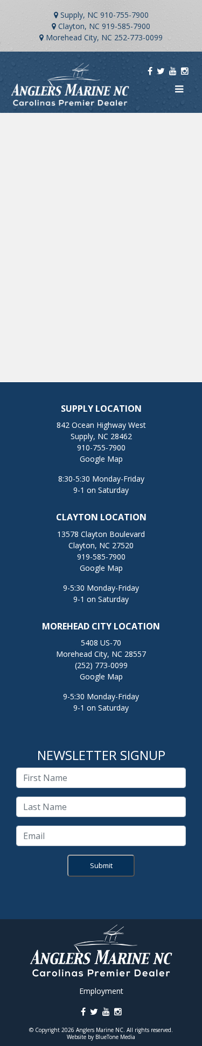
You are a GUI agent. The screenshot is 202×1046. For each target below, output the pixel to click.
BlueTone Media (115, 1037)
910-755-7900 (124, 15)
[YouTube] (173, 71)
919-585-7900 (126, 26)
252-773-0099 (138, 37)
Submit (101, 865)
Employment (101, 991)
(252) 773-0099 (101, 665)
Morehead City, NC (79, 37)
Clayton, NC (79, 26)
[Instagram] (185, 71)
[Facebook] (150, 71)
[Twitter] (161, 71)
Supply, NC (79, 15)
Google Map (101, 459)
